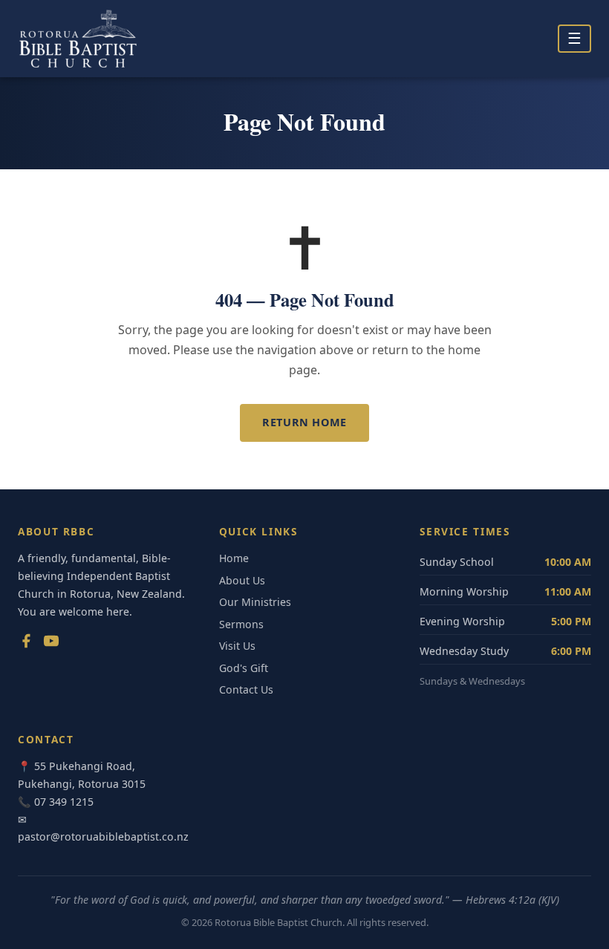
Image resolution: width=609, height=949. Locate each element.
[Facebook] (26, 644)
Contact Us (246, 689)
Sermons (241, 624)
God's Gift (243, 668)
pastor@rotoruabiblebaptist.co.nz (103, 836)
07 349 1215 (64, 802)
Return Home (304, 422)
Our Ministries (255, 602)
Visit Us (237, 646)
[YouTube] (51, 644)
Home (234, 558)
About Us (242, 580)
